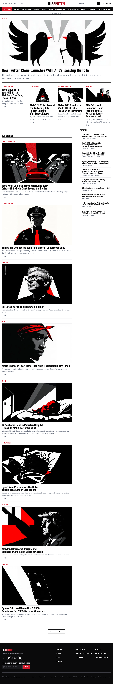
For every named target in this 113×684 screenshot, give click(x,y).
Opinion (59, 662)
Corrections (54, 677)
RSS (103, 3)
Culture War (26, 9)
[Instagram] (14, 658)
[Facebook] (9, 658)
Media (83, 9)
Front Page (7, 9)
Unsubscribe (85, 677)
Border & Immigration (57, 9)
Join (26, 667)
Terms (46, 677)
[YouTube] (20, 658)
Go (98, 3)
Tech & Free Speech (104, 9)
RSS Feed (76, 677)
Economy (36, 9)
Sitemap (93, 677)
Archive (62, 677)
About (108, 3)
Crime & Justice (73, 9)
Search (69, 677)
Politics (16, 9)
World (44, 9)
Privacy (40, 677)
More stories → (56, 631)
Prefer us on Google (104, 677)
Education (91, 9)
